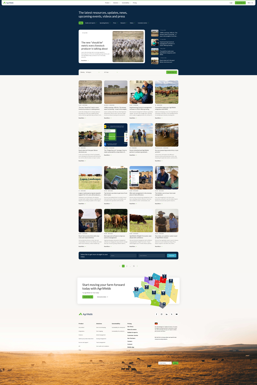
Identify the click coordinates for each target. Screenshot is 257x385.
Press (114, 23)
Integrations (81, 331)
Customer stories (142, 23)
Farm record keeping (101, 327)
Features (81, 335)
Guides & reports (132, 332)
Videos (131, 23)
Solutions (115, 3)
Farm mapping (99, 331)
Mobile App (130, 347)
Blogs (81, 23)
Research (123, 23)
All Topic (106, 72)
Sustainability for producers (118, 331)
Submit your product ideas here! (86, 338)
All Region (88, 72)
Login (231, 3)
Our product (81, 327)
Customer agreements (97, 363)
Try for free (239, 3)
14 (133, 266)
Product (107, 3)
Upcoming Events (104, 23)
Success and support (83, 342)
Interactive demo (101, 297)
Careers (129, 341)
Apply (175, 363)
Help (80, 350)
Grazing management (101, 338)
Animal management (101, 335)
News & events (131, 329)
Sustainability (125, 3)
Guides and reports (90, 23)
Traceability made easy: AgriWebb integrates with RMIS (168, 52)
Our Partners (131, 338)
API (79, 346)
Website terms (117, 363)
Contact (129, 344)
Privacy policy (106, 363)
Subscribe (171, 255)
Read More (84, 60)
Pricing (135, 3)
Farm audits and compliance (102, 346)
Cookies (111, 363)
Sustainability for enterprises (118, 327)
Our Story (130, 326)
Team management (100, 342)
